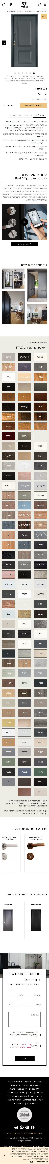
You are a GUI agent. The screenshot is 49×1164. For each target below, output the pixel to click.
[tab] (39, 115)
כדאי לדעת (39, 115)
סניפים (30, 1092)
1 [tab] (34, 73)
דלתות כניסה (37, 11)
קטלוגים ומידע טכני (19, 1096)
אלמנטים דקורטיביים (24, 11)
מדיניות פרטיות (36, 1096)
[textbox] (15, 1004)
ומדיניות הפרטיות (23, 1045)
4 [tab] (22, 73)
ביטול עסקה (31, 1103)
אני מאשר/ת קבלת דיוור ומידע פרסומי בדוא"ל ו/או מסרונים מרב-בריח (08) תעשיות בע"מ (22, 1034)
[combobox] (15, 1004)
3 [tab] (26, 73)
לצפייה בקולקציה (24, 244)
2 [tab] (30, 73)
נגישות (22, 1092)
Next (4, 43)
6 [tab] (15, 73)
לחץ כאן (9, 1133)
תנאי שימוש (29, 1045)
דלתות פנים (22, 1089)
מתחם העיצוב (29, 1085)
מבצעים (27, 1081)
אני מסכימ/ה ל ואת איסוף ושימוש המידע (23, 1045)
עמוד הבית (38, 1081)
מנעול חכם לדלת (30, 1099)
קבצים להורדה (15, 115)
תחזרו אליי (10, 105)
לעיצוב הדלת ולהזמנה (34, 105)
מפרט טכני (28, 115)
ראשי (45, 11)
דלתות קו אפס (18, 1103)
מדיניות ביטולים (14, 1099)
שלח (24, 1058)
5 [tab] (19, 73)
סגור (31, 1162)
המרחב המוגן (16, 1085)
